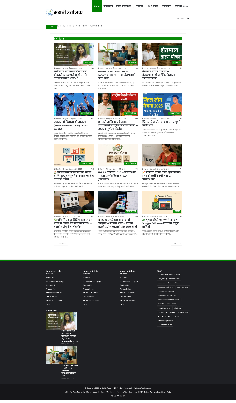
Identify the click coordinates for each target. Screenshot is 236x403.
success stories (164, 316)
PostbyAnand (183, 312)
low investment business (167, 295)
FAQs (48, 304)
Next (175, 243)
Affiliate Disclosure (54, 293)
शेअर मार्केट (153, 6)
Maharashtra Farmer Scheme (169, 300)
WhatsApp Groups (165, 325)
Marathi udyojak (164, 308)
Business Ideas (174, 283)
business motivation (165, 287)
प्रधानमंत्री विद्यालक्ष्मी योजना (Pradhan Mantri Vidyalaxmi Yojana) (71, 125)
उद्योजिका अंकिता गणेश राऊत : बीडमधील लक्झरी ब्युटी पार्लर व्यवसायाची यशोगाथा (71, 75)
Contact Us (51, 285)
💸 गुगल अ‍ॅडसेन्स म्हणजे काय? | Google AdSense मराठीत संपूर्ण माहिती (160, 223)
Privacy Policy (51, 289)
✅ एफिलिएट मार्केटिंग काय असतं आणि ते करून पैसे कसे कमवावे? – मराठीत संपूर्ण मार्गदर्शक (73, 223)
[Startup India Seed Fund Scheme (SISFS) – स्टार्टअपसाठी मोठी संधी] (61, 355)
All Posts (49, 274)
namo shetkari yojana (166, 312)
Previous (62, 243)
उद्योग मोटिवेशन (123, 6)
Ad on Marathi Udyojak (55, 281)
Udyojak (176, 316)
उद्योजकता (108, 6)
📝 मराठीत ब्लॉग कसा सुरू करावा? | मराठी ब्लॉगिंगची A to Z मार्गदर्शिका (161, 176)
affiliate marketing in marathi (169, 274)
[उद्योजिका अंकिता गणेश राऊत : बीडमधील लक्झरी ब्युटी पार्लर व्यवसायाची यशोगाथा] (61, 321)
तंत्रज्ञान (139, 6)
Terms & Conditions (54, 300)
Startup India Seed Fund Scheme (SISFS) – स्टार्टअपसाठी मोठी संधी (116, 75)
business (161, 283)
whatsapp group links (166, 321)
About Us (50, 277)
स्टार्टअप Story (181, 6)
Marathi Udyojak (61, 68)
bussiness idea (182, 287)
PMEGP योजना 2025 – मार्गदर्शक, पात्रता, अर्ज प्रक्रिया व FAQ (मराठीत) (117, 176)
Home (97, 6)
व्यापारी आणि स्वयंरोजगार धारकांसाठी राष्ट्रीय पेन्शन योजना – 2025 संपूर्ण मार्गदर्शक (118, 125)
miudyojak (178, 308)
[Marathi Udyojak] (64, 12)
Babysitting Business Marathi (169, 279)
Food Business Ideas (166, 291)
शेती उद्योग (166, 6)
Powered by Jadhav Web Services (137, 388)
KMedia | (120, 388)
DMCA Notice (51, 297)
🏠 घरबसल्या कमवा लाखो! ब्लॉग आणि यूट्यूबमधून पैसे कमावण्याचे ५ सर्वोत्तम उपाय (74, 176)
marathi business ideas (167, 304)
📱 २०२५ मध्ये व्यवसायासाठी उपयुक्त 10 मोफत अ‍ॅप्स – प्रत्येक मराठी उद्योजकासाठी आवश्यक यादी (117, 223)
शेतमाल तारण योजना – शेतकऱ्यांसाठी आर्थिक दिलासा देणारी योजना (79, 26)
